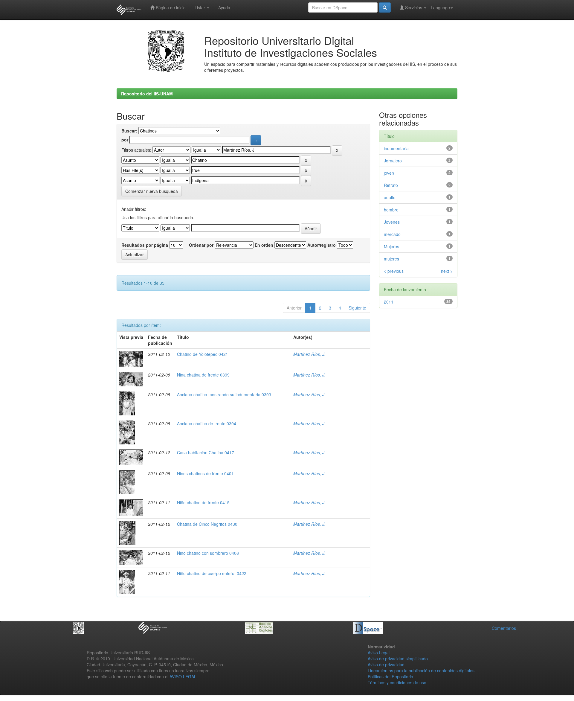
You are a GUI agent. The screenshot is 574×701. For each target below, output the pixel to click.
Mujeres (391, 246)
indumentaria (396, 148)
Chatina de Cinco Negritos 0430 (207, 524)
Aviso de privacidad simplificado (398, 659)
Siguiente (357, 308)
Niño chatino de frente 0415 (203, 502)
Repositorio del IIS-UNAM (147, 94)
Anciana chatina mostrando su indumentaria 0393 (224, 394)
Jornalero (393, 161)
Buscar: (129, 131)
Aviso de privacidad (386, 665)
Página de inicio (170, 7)
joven (389, 173)
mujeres (391, 259)
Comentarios (504, 628)
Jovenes (392, 222)
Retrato (391, 185)
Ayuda (224, 7)
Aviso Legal (379, 653)
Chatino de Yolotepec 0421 (202, 354)
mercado (392, 234)
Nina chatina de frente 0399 (203, 375)
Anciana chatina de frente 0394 (206, 423)
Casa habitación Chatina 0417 (205, 452)
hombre (391, 210)
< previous (394, 271)
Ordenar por (201, 245)
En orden (264, 245)
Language (440, 7)
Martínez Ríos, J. (309, 354)
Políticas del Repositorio (390, 676)
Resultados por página (144, 245)
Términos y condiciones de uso (397, 682)
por (124, 140)
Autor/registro (321, 245)
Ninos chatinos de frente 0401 (205, 473)
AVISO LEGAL (183, 676)
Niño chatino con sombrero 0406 (208, 553)
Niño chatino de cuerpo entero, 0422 (211, 573)
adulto (390, 197)
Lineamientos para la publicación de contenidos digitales (421, 670)
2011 (388, 302)
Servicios (413, 7)
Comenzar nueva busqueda (151, 191)
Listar (200, 7)
